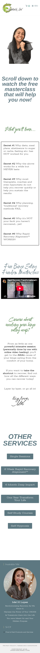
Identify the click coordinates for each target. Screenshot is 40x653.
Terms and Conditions (27, 645)
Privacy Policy (9, 645)
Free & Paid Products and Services (19, 632)
